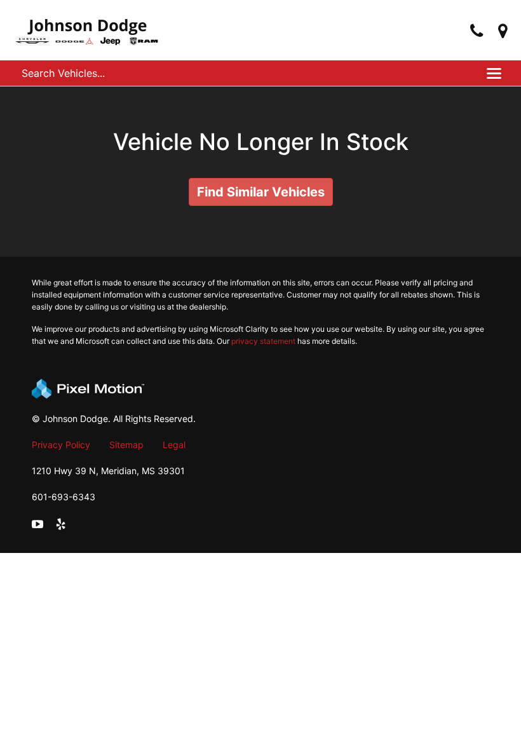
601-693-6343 (63, 496)
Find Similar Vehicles (261, 192)
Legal (174, 444)
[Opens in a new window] (502, 31)
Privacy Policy (61, 444)
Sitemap (126, 444)
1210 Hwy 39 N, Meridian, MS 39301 (108, 470)
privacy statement (263, 341)
